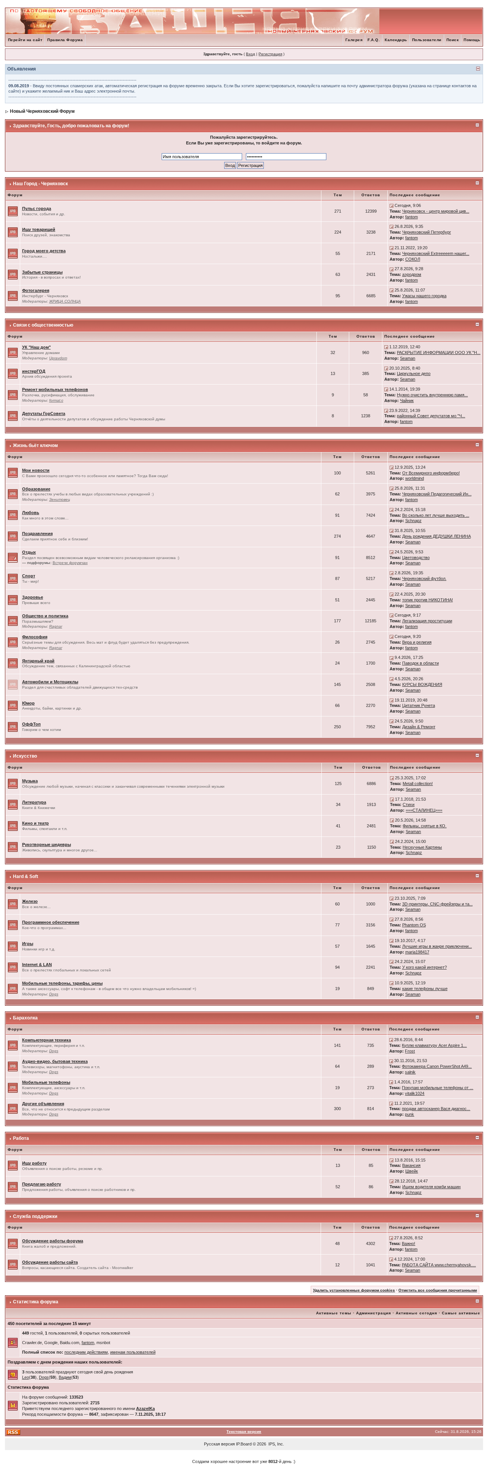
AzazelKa (145, 1408)
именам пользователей (133, 1352)
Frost (410, 1051)
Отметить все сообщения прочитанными (437, 1290)
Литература (34, 802)
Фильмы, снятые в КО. (424, 826)
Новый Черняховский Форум (42, 111)
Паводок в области (420, 663)
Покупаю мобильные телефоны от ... (437, 1087)
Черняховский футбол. (424, 578)
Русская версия (219, 1444)
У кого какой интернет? (424, 967)
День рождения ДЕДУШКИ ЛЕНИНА (436, 536)
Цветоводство (416, 557)
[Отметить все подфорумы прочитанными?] (13, 557)
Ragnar (55, 626)
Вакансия (411, 1165)
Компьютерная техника (46, 1040)
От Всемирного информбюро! (431, 473)
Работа (21, 1138)
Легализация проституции (427, 621)
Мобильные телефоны (46, 1082)
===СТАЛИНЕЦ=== (424, 810)
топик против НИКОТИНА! (427, 600)
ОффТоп (31, 724)
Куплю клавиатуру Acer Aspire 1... (434, 1045)
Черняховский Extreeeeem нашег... (435, 253)
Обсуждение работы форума (52, 1241)
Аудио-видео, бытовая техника (55, 1061)
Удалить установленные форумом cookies (354, 1290)
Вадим (65, 1377)
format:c (56, 400)
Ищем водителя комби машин (431, 1186)
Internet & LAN (37, 964)
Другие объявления (43, 1103)
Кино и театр (35, 823)
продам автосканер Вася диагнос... (436, 1108)
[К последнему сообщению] (391, 205)
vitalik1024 (414, 1093)
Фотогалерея (35, 290)
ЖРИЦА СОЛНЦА (65, 301)
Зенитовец (59, 499)
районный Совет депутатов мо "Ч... (431, 415)
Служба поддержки (35, 1216)
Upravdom (58, 358)
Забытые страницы (42, 272)
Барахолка (25, 1018)
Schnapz (413, 520)
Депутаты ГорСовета (43, 413)
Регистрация (270, 54)
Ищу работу (34, 1163)
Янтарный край (38, 661)
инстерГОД (33, 371)
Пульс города (36, 208)
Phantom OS (414, 925)
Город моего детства (44, 250)
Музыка (30, 781)
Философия (34, 637)
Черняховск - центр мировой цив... (435, 211)
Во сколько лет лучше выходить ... (435, 515)
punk (409, 1114)
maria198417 (417, 952)
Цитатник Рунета (418, 705)
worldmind (414, 478)
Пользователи (426, 40)
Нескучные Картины (422, 847)
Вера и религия (417, 642)
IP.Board (244, 1444)
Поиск (452, 40)
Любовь (30, 512)
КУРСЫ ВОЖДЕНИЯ (422, 684)
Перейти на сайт (25, 40)
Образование (36, 489)
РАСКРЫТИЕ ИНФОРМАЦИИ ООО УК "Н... (438, 352)
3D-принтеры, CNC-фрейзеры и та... (437, 904)
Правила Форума (65, 40)
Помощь (472, 40)
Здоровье (32, 597)
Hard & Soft (25, 876)
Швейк (411, 1171)
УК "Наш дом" (36, 347)
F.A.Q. (374, 40)
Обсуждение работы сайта (50, 1262)
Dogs (53, 994)
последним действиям (86, 1352)
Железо (30, 901)
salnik (410, 1072)
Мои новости (36, 470)
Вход (250, 54)
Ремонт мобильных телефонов (55, 389)
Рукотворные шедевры (46, 844)
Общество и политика (45, 616)
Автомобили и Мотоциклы (50, 681)
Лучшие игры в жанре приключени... (437, 946)
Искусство (25, 756)
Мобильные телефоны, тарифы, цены (62, 983)
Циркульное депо (413, 373)
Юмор (28, 703)
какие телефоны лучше (425, 988)
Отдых (29, 552)
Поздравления (37, 533)
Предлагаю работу (41, 1184)
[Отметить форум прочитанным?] (13, 210)
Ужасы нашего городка (424, 295)
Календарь (396, 40)
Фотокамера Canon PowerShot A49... (437, 1066)
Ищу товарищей (38, 229)
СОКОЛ (412, 259)
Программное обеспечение (50, 922)
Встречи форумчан (70, 563)
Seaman (407, 358)
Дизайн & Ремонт (418, 726)
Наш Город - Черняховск (40, 183)
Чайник (407, 400)
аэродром (411, 274)
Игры (27, 943)
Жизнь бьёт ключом (35, 445)
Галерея (354, 40)
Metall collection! (418, 783)
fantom (411, 217)
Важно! (408, 1243)
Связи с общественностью (43, 325)
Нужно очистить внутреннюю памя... (432, 395)
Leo (25, 1377)
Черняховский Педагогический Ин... (437, 494)
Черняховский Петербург (426, 232)
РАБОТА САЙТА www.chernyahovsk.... (439, 1265)
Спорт (28, 576)
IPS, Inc (275, 1444)
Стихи (408, 804)
